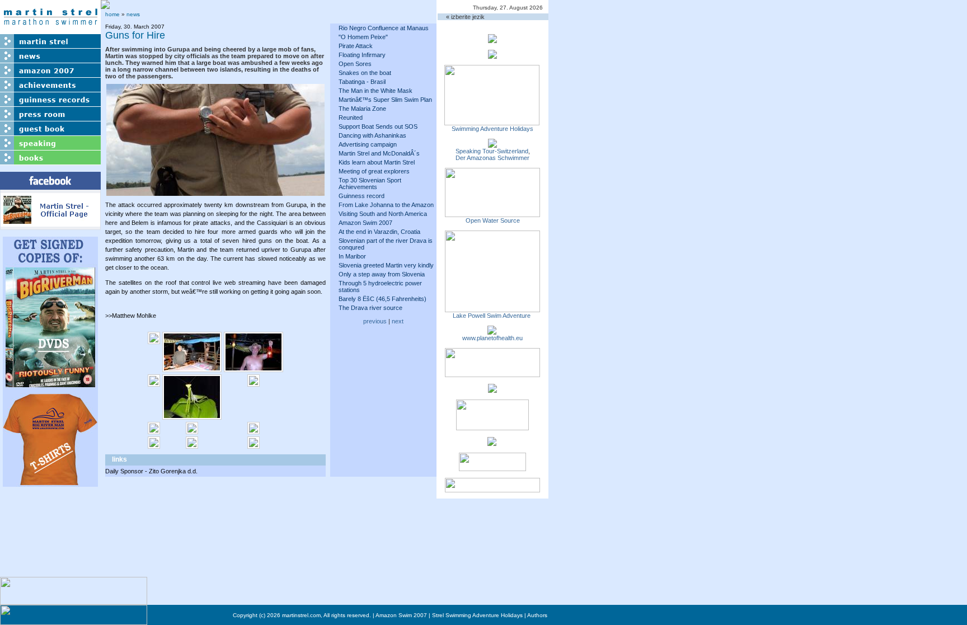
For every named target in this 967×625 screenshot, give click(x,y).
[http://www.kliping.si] (492, 489)
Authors (537, 615)
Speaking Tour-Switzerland (492, 151)
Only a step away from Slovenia (382, 274)
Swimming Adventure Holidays (492, 128)
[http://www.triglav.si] (492, 373)
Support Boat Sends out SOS (378, 126)
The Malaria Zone (362, 108)
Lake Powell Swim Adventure (492, 315)
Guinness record (361, 195)
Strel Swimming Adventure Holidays (477, 615)
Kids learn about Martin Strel (377, 162)
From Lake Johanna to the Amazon (386, 204)
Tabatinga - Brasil (362, 81)
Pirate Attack (356, 46)
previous (375, 321)
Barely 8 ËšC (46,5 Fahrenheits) (382, 298)
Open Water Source (493, 220)
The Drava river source (370, 307)
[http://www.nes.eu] (492, 427)
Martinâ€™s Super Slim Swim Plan (385, 99)
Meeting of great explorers (374, 171)
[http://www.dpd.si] (492, 389)
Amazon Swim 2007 (365, 222)
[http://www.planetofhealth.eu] (491, 331)
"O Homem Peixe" (363, 37)
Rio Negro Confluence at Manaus (384, 28)
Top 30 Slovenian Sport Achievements (370, 183)
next (397, 321)
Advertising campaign (368, 144)
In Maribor (352, 256)
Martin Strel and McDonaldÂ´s (379, 153)
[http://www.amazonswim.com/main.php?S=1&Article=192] (492, 144)
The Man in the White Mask (375, 90)
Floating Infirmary (362, 54)
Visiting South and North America (383, 213)
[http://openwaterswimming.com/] (492, 213)
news (133, 14)
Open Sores (355, 63)
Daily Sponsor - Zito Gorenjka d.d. (151, 471)
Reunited (351, 117)
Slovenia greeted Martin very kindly (386, 265)
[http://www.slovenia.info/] (491, 442)
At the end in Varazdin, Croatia (379, 231)
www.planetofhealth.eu (492, 338)
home (112, 14)
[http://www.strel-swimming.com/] (491, 122)
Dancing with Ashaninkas (372, 135)
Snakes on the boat (365, 72)
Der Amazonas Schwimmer (492, 157)
